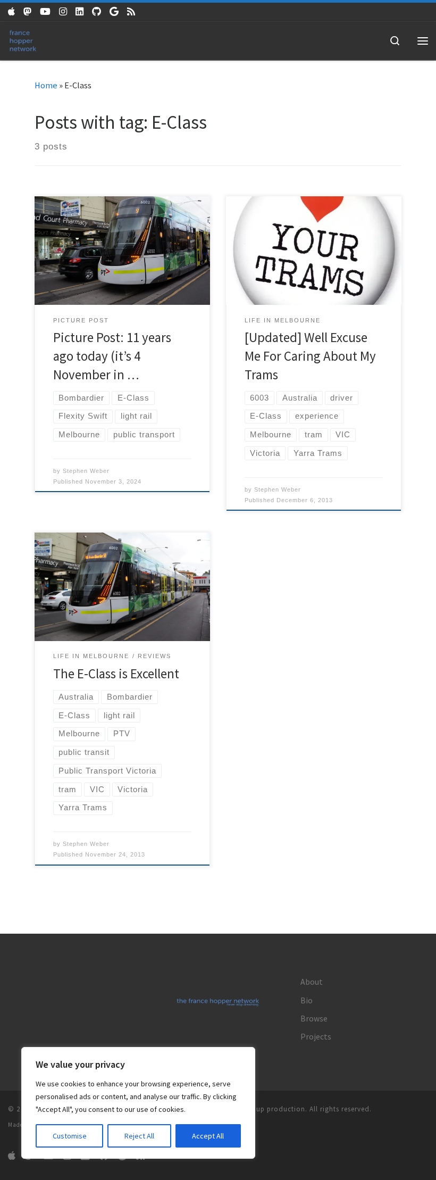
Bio (306, 1000)
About (311, 982)
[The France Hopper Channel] (45, 12)
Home (46, 85)
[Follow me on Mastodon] (27, 12)
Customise (70, 1136)
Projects (315, 1037)
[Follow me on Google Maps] (114, 12)
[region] (138, 1103)
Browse (314, 1018)
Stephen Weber (86, 471)
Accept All (208, 1136)
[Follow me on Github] (96, 12)
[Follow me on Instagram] (63, 12)
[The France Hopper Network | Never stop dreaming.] (23, 39)
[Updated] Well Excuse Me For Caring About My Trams (310, 356)
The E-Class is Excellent (116, 674)
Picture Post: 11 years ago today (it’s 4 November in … (112, 356)
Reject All (139, 1136)
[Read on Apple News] (11, 12)
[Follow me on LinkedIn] (79, 12)
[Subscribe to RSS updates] (131, 12)
